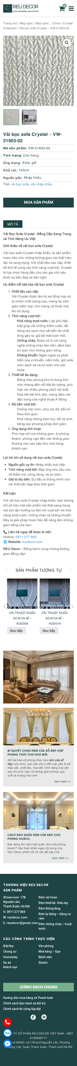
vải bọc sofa (20, 184)
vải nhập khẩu (41, 184)
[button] (67, 42)
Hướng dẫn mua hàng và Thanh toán (28, 997)
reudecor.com (32, 541)
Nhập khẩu (32, 177)
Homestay (10, 957)
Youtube (44, 1017)
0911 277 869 (26, 536)
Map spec (26, 23)
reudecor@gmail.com (22, 923)
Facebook (33, 1017)
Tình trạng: (12, 155)
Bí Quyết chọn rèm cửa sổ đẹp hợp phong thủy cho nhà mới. (35, 752)
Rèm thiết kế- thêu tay (53, 903)
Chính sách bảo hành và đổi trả (24, 1003)
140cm (23, 170)
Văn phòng (45, 946)
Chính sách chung (38, 987)
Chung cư (9, 951)
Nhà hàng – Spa (49, 951)
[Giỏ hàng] (62, 8)
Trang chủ (10, 23)
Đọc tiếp (16, 630)
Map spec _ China (48, 23)
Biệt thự (8, 946)
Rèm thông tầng (49, 908)
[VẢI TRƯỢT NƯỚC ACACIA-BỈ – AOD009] (22, 594)
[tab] (12, 224)
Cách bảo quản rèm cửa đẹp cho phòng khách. (33, 836)
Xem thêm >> (62, 781)
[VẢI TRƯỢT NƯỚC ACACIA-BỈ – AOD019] (55, 594)
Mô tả (12, 224)
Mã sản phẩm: (15, 147)
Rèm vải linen (47, 897)
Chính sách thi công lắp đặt (22, 1009)
